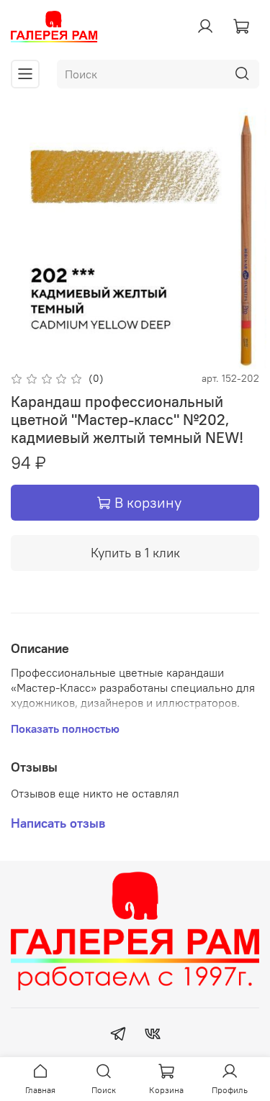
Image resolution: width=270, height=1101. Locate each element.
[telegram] (118, 1035)
